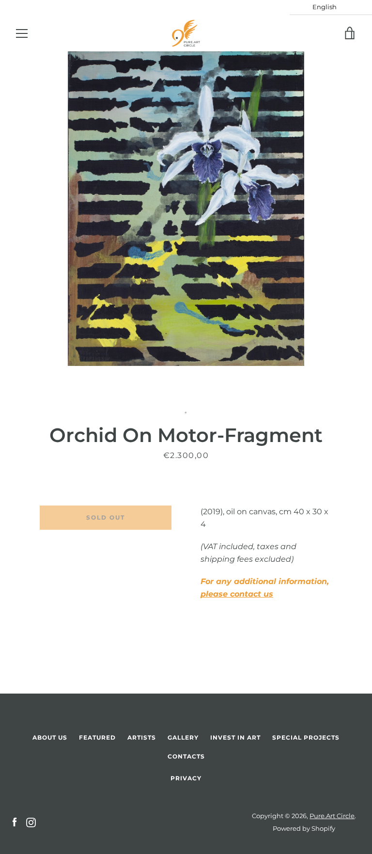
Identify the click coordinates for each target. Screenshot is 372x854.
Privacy (186, 778)
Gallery (183, 737)
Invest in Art (235, 737)
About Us (49, 737)
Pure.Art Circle (332, 816)
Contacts (186, 756)
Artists (141, 737)
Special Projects (306, 737)
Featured (97, 737)
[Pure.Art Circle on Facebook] (14, 821)
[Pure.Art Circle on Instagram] (31, 821)
